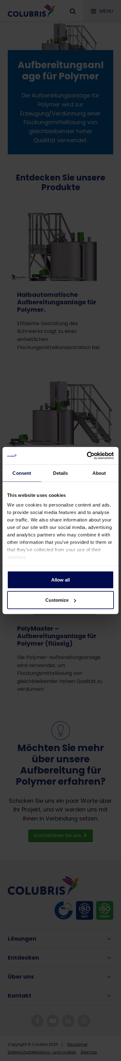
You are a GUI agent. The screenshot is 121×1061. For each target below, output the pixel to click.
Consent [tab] (21, 472)
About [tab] (99, 472)
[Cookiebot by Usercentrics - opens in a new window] (87, 456)
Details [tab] (60, 472)
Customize (57, 600)
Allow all (60, 579)
